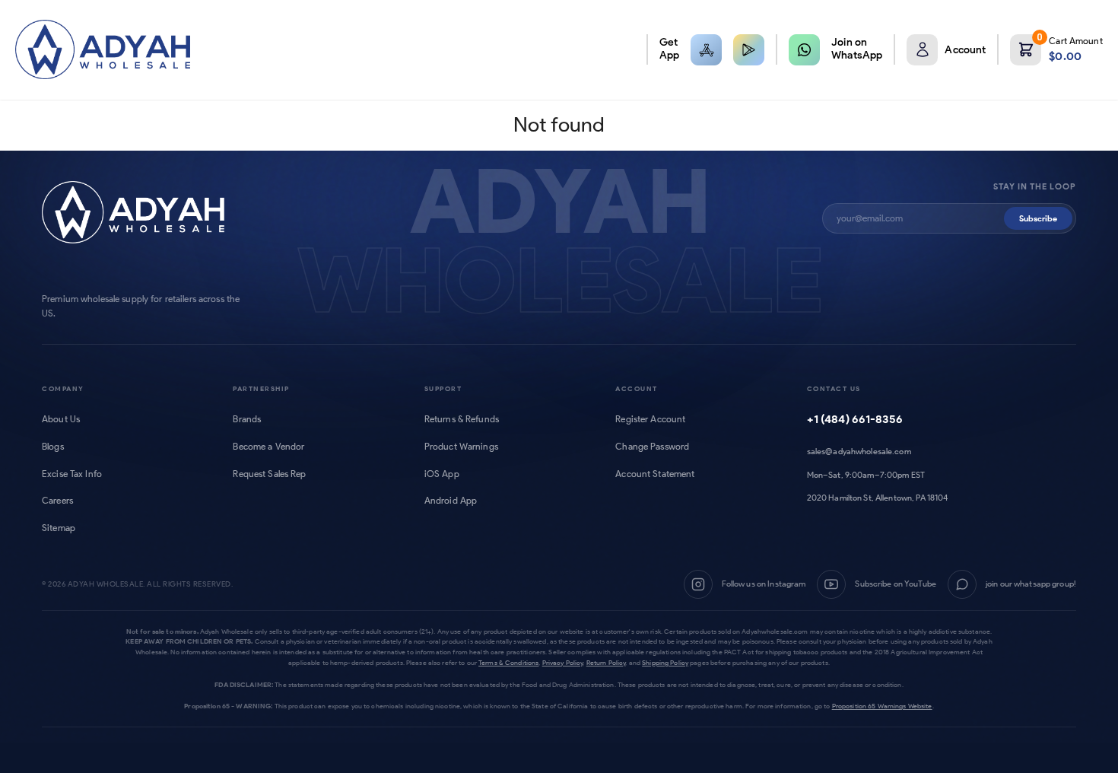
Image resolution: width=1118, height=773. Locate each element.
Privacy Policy (562, 662)
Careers (57, 500)
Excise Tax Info (72, 474)
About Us (61, 419)
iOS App (441, 474)
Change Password (652, 446)
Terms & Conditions (508, 662)
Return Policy (606, 662)
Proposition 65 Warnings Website (882, 705)
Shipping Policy (665, 662)
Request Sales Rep (269, 474)
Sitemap (58, 528)
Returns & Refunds (461, 419)
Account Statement (654, 474)
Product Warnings (461, 446)
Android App (450, 500)
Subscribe (1038, 218)
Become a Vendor (268, 446)
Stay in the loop (1034, 187)
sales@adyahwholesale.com (859, 451)
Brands (247, 419)
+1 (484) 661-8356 (855, 419)
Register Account (650, 419)
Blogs (53, 446)
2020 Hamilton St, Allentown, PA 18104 (877, 497)
